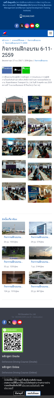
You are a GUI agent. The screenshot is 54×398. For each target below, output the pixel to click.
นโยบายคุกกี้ (8, 388)
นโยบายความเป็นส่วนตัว (31, 385)
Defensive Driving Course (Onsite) (19, 361)
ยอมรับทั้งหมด (33, 393)
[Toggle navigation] (50, 33)
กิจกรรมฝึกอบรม (41, 61)
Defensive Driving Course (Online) (19, 372)
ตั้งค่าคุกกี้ (19, 393)
